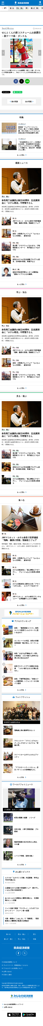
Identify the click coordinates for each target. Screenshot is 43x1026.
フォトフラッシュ (8, 28)
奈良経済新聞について (10, 962)
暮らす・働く (35, 8)
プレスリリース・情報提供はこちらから (15, 965)
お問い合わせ (7, 971)
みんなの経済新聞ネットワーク (21, 996)
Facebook (18, 953)
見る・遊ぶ (19, 8)
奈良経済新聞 (21, 2)
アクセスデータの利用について (13, 968)
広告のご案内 (7, 974)
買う (27, 8)
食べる (12, 8)
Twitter (24, 953)
